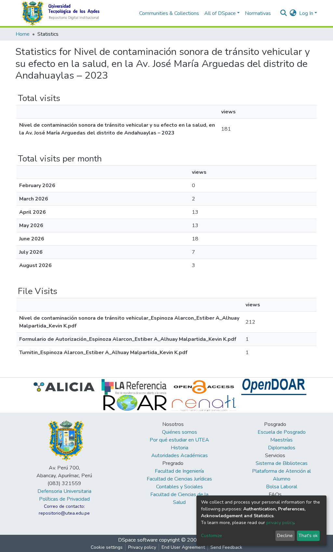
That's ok (308, 536)
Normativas (258, 13)
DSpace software (138, 540)
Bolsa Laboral (281, 486)
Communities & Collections (169, 13)
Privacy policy (142, 547)
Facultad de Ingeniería (179, 471)
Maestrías (281, 439)
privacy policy (280, 523)
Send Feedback (226, 547)
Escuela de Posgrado (282, 432)
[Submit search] (284, 13)
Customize (211, 536)
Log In (306, 13)
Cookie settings (107, 547)
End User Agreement (183, 547)
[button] (293, 13)
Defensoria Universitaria (64, 491)
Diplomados (281, 447)
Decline (285, 536)
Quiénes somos (179, 432)
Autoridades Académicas (179, 455)
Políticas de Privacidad (64, 499)
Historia (179, 447)
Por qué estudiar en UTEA (179, 439)
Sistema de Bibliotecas (282, 463)
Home (23, 34)
